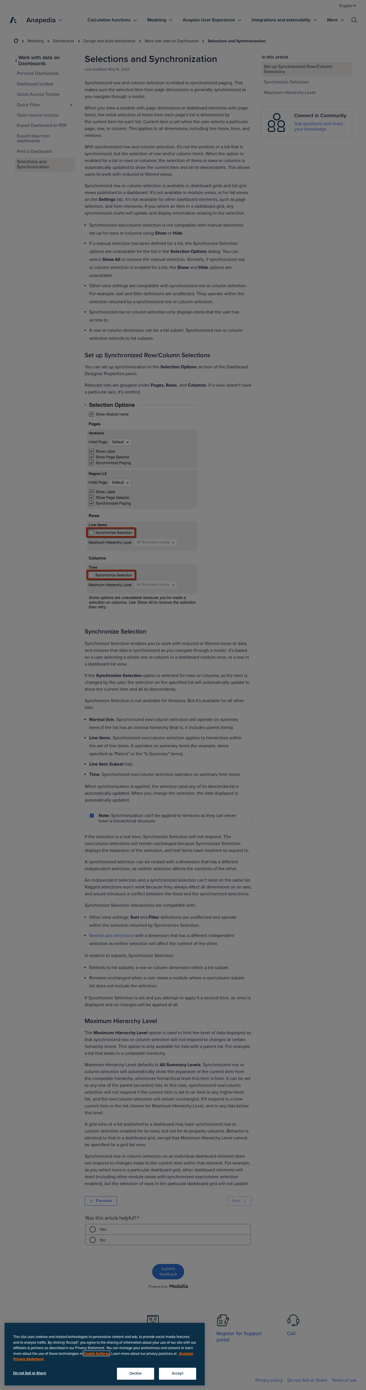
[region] (105, 1354)
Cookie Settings (96, 1353)
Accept (178, 1373)
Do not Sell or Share (29, 1373)
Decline (136, 1373)
